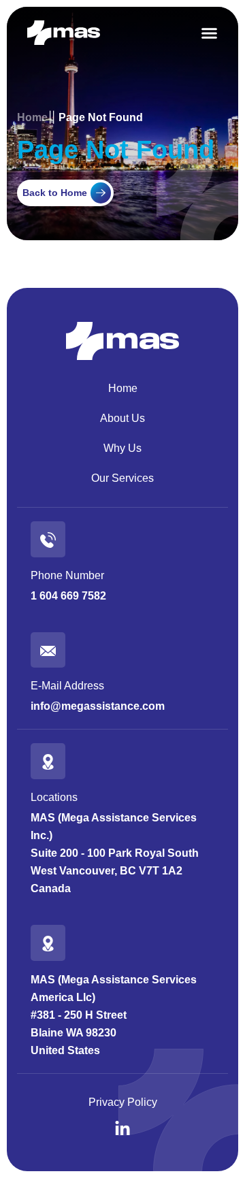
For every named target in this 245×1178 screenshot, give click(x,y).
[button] (209, 33)
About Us (122, 418)
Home (122, 388)
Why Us (122, 448)
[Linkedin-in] (122, 1129)
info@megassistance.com (98, 706)
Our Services (122, 478)
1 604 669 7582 (68, 596)
